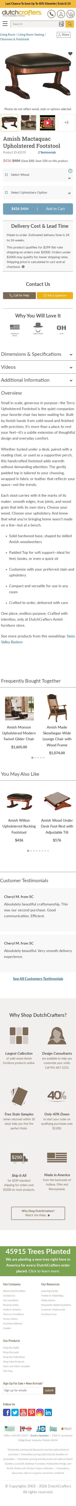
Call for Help (21, 295)
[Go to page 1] (32, 757)
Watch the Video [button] (38, 1213)
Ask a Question (56, 295)
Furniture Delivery (12, 1323)
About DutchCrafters (14, 1291)
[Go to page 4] (41, 757)
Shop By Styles (11, 1347)
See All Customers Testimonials (38, 979)
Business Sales (10, 1305)
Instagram (40, 1412)
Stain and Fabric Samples (16, 1366)
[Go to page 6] (42, 851)
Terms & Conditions (13, 1314)
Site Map (8, 1371)
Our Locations (10, 1300)
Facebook (6, 1412)
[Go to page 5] (44, 757)
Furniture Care (49, 1314)
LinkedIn (48, 1412)
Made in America (12, 1309)
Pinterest (31, 1412)
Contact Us (9, 1295)
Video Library (48, 1300)
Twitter (15, 1412)
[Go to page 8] (48, 851)
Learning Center (49, 1291)
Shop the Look (11, 1352)
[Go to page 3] (38, 757)
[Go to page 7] (45, 851)
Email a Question (40, 1435)
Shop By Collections (14, 1357)
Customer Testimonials (53, 1309)
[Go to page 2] (35, 757)
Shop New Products (13, 1361)
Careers (7, 1328)
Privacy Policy (10, 1319)
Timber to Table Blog (52, 1295)
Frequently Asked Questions (56, 1305)
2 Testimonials (47, 152)
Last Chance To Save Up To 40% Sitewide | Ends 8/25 (38, 3)
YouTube (23, 1412)
